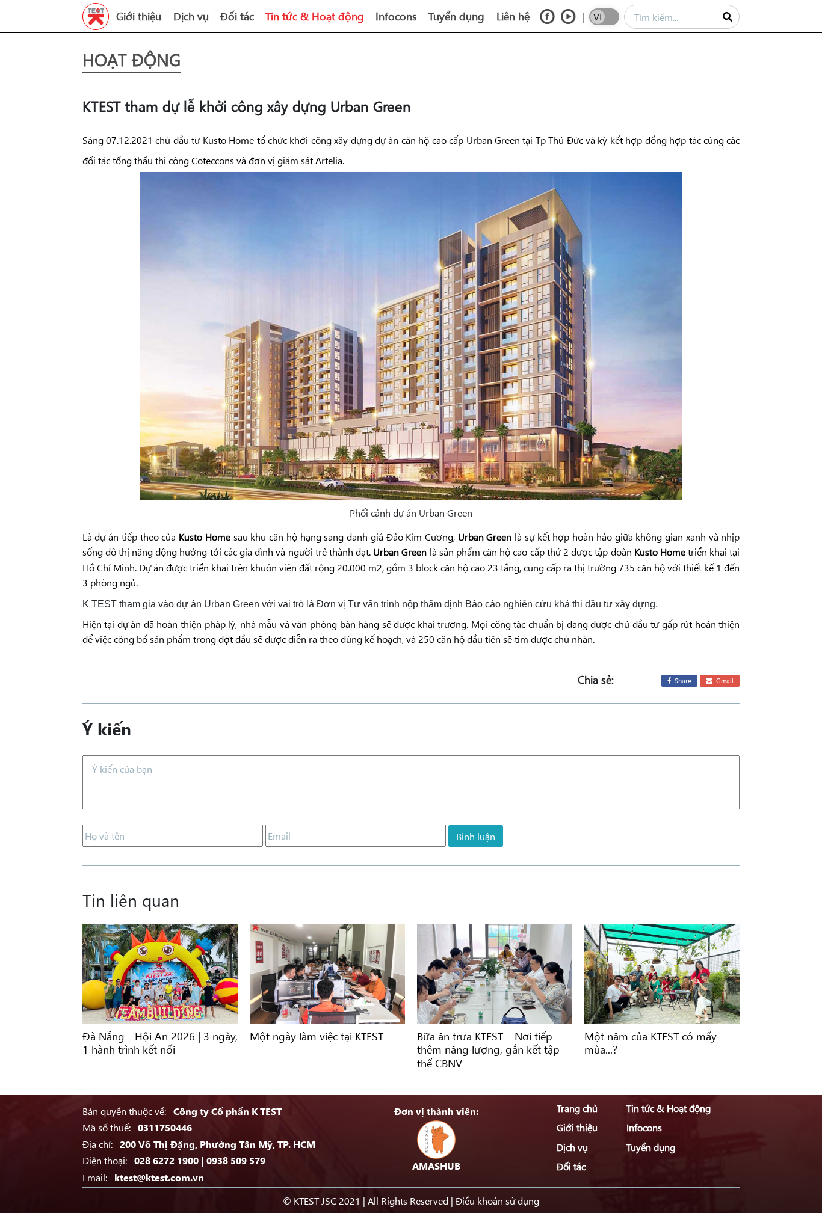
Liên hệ (513, 16)
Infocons (396, 16)
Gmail (724, 680)
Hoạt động (131, 59)
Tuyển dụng (456, 16)
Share (682, 680)
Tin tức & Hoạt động (314, 16)
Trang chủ (577, 1107)
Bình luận (475, 836)
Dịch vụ (191, 16)
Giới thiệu (138, 16)
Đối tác (237, 16)
